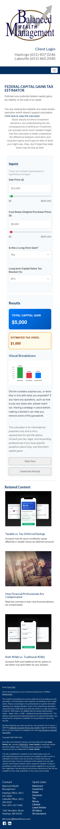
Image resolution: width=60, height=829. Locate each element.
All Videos (37, 810)
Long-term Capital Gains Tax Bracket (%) (25, 270)
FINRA (21, 744)
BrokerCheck (7, 694)
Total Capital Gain (26, 315)
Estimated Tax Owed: (25, 337)
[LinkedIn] (9, 823)
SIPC (26, 744)
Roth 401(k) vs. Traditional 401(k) (25, 657)
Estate (35, 792)
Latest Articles (39, 807)
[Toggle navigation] (54, 70)
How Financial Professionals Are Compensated (24, 595)
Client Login (45, 49)
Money (35, 801)
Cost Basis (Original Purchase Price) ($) (30, 213)
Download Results (30, 471)
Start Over (30, 461)
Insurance (37, 795)
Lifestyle (36, 804)
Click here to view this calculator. (22, 116)
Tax (34, 798)
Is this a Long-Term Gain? (23, 247)
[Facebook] (4, 823)
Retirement (37, 785)
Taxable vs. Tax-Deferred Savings (25, 533)
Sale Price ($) (16, 179)
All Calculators (39, 813)
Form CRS (11, 687)
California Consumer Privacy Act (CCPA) (24, 727)
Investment (37, 788)
